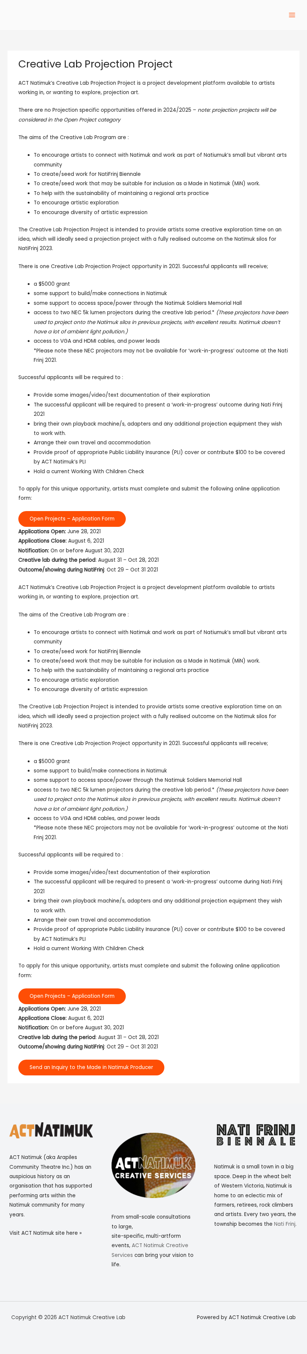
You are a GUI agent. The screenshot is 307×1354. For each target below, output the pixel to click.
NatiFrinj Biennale (119, 174)
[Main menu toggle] (292, 15)
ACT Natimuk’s (36, 83)
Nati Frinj (284, 1224)
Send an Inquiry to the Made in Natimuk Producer (91, 1067)
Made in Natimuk (209, 183)
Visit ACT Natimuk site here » (45, 1233)
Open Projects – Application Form (72, 518)
